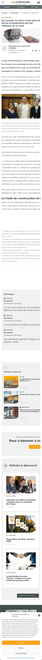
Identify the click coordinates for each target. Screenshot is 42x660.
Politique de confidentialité (27, 657)
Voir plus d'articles (26, 596)
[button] (39, 615)
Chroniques (21, 7)
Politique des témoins (13, 657)
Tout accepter (21, 643)
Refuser (21, 648)
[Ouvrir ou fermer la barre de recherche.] (3, 2)
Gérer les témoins (21, 653)
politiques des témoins (27, 637)
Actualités (7, 7)
